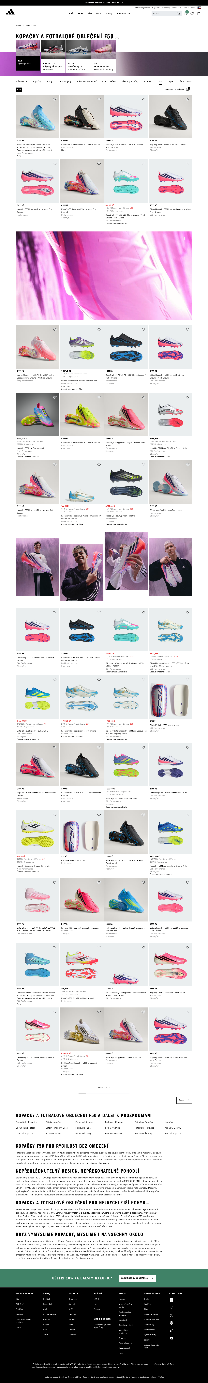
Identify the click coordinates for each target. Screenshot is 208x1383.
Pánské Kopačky (173, 1134)
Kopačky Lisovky (173, 1128)
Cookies (85, 1377)
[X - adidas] (180, 1316)
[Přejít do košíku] (199, 13)
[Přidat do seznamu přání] (54, 99)
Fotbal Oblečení (53, 1134)
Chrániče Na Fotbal (25, 1128)
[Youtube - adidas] (180, 1338)
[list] (104, 81)
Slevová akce (123, 13)
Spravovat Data (74, 1377)
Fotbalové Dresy (83, 1134)
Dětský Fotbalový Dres (57, 1128)
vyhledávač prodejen (142, 8)
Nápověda (156, 8)
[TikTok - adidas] (180, 1331)
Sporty (109, 13)
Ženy (80, 13)
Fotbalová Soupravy (85, 1122)
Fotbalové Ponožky (144, 1122)
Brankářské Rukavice (26, 1122)
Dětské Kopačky (53, 1122)
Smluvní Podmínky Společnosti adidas (139, 1377)
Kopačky (169, 1122)
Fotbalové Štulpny (143, 1134)
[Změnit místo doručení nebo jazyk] (199, 8)
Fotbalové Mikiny (113, 1134)
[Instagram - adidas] (180, 1308)
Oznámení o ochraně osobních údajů (106, 1377)
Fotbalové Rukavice (144, 1128)
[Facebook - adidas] (180, 1300)
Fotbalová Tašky (83, 1128)
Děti (89, 13)
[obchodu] (10, 12)
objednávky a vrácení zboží (172, 8)
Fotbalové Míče (112, 1128)
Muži (71, 13)
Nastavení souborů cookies (55, 1377)
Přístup (161, 1377)
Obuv (98, 13)
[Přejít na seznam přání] (192, 13)
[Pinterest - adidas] (180, 1323)
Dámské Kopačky (24, 1134)
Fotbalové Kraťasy (114, 1122)
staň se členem (189, 8)
